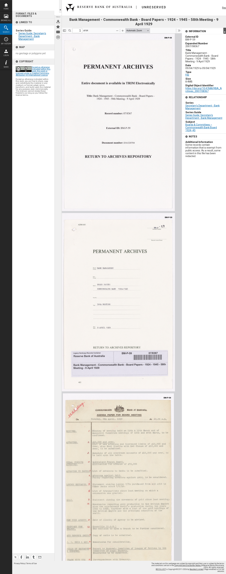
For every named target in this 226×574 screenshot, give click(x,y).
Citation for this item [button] (58, 37)
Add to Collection (58, 26)
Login (6, 55)
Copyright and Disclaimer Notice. (187, 565)
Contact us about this (58, 32)
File (187, 74)
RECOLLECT (161, 569)
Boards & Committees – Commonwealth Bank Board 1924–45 (201, 127)
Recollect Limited (196, 569)
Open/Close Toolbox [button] (60, 6)
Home (6, 9)
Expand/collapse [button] (224, 31)
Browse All (6, 20)
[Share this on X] (15, 555)
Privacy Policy (19, 563)
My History (6, 44)
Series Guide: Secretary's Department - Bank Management (32, 36)
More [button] (6, 67)
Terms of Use (31, 563)
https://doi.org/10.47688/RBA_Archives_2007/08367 (203, 90)
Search (6, 32)
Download (58, 21)
